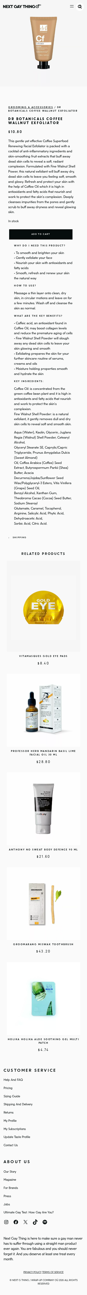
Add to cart (40, 234)
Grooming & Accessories (30, 107)
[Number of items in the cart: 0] (80, 6)
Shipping (20, 538)
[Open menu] (72, 6)
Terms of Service (53, 1272)
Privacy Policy (32, 1272)
